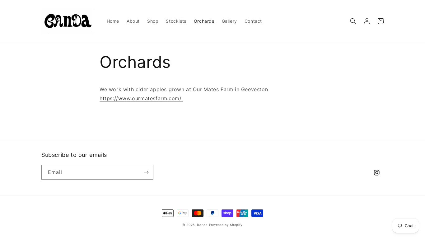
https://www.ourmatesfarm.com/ (141, 98)
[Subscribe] (146, 172)
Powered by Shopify (226, 225)
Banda (202, 225)
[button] (353, 21)
